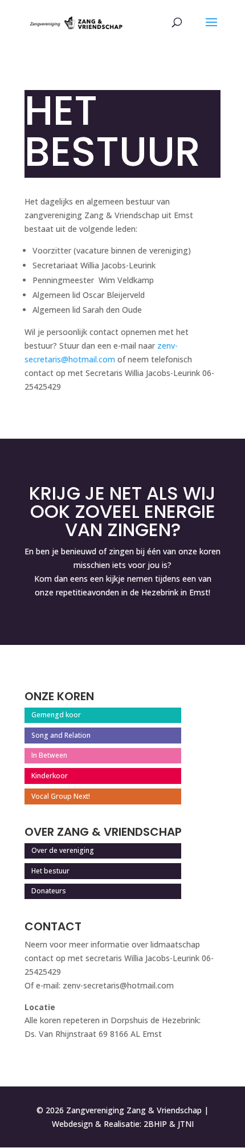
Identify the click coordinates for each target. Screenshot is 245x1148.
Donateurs (48, 891)
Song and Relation (61, 735)
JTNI (186, 1123)
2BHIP (155, 1123)
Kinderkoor (49, 776)
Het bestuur (50, 871)
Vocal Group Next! (60, 796)
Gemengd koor (56, 715)
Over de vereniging (62, 850)
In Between (49, 755)
